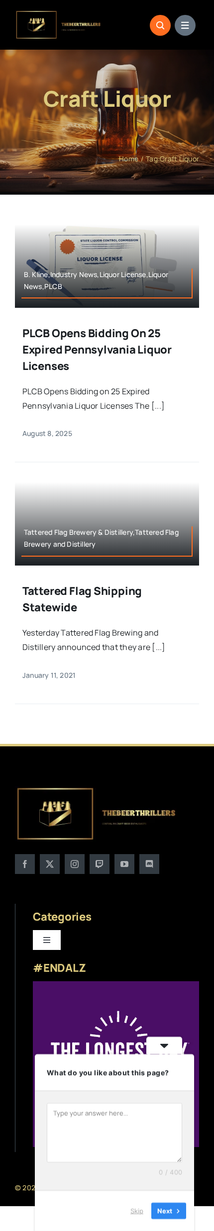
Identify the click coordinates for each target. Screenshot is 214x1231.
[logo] (59, 13)
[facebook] (25, 864)
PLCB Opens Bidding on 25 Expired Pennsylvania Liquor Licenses (97, 349)
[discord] (149, 864)
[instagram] (75, 864)
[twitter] (50, 864)
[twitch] (99, 864)
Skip (136, 1211)
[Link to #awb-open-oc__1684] (185, 25)
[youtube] (124, 864)
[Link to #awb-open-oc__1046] (160, 25)
